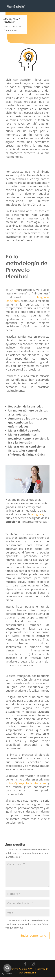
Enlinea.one (30, 972)
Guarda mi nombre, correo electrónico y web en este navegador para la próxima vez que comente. (27, 924)
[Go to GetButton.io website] (7, 974)
